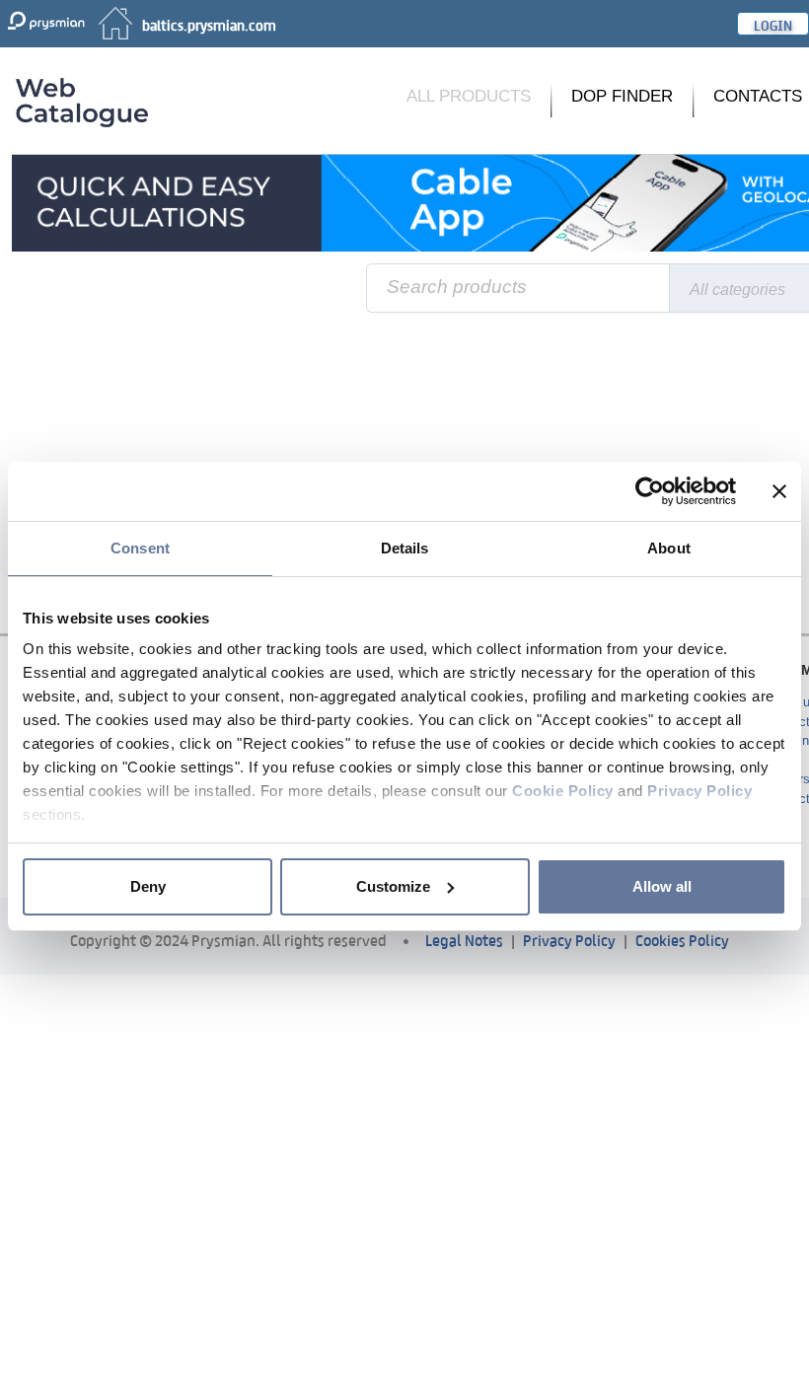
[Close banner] (779, 491)
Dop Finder (622, 96)
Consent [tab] (140, 548)
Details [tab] (405, 548)
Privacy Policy (699, 790)
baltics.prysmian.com (209, 24)
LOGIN (773, 24)
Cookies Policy (682, 938)
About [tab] (669, 548)
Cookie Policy (563, 790)
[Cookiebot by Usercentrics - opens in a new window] (649, 491)
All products (468, 96)
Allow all (662, 886)
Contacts (757, 96)
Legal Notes (464, 938)
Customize (393, 886)
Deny (148, 886)
